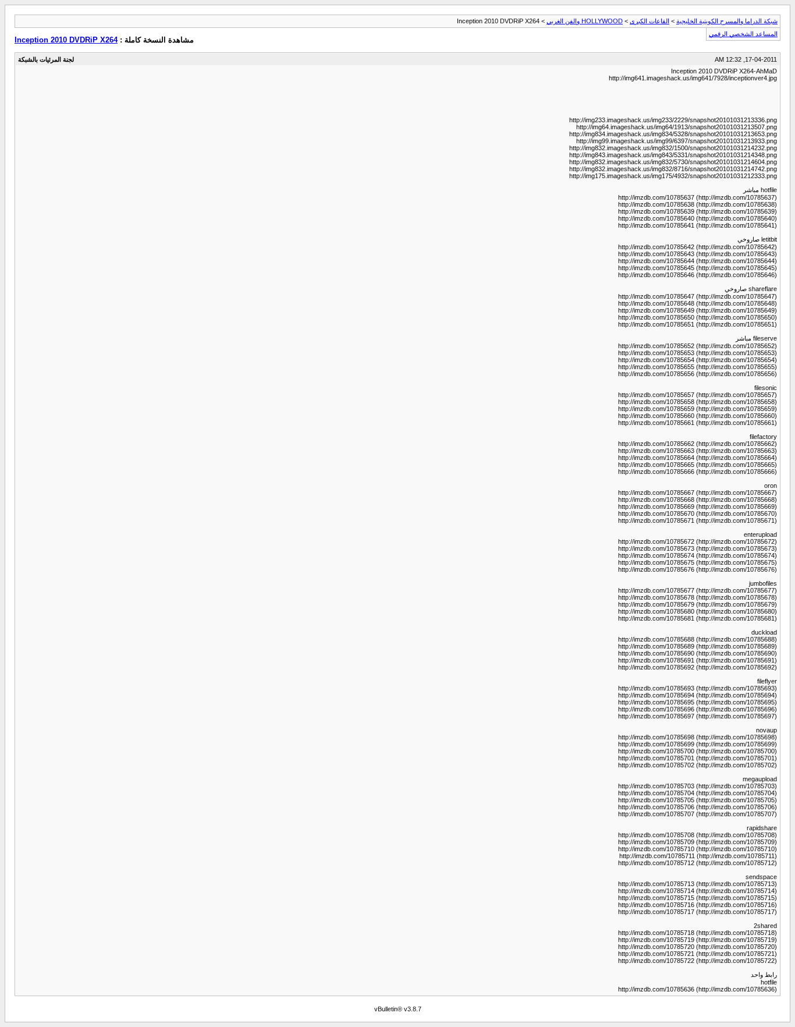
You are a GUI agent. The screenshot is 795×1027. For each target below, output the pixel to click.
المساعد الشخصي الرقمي (743, 33)
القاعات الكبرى (649, 20)
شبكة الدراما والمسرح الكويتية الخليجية (727, 20)
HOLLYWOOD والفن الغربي (584, 20)
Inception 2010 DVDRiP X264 (66, 40)
